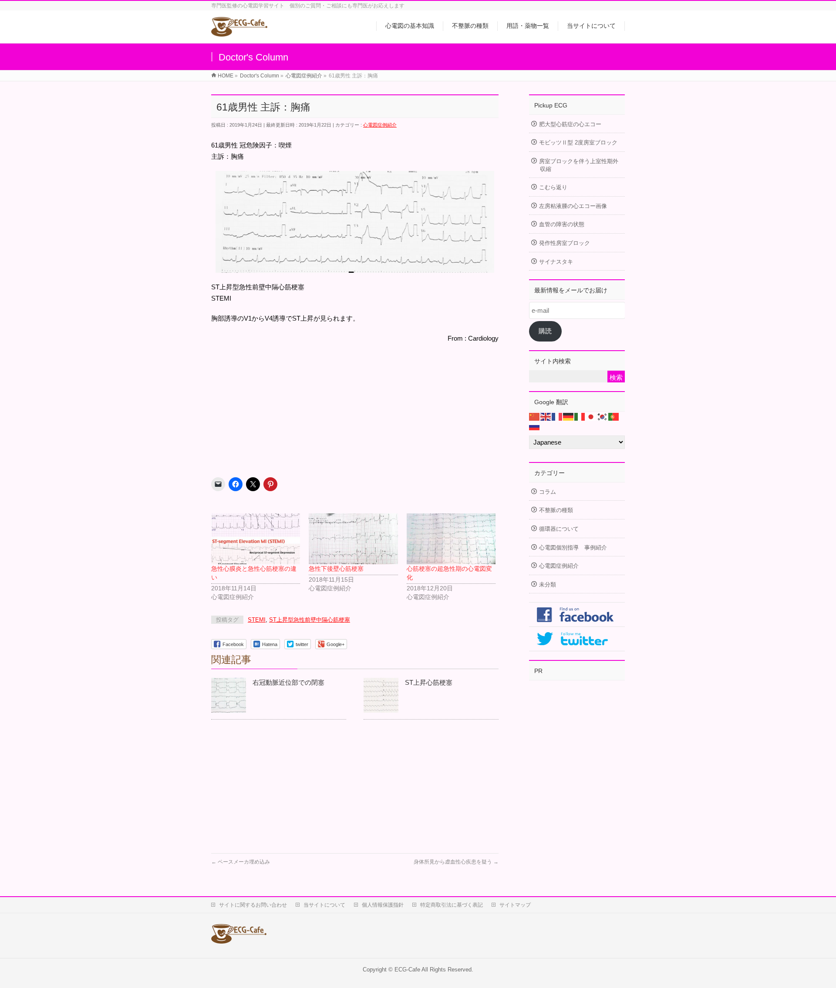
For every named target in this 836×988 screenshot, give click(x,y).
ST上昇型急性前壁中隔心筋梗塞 (309, 619)
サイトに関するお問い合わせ (253, 905)
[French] (557, 416)
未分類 (547, 584)
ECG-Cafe (407, 969)
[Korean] (602, 416)
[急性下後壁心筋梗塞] (353, 538)
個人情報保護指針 (383, 905)
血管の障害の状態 (561, 224)
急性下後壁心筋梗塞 (336, 568)
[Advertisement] (276, 406)
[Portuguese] (614, 416)
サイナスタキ (556, 261)
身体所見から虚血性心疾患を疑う (456, 862)
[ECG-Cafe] (239, 31)
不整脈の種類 (556, 510)
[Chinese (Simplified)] (534, 416)
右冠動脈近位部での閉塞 (288, 682)
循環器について (559, 529)
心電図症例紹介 (380, 124)
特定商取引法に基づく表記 (451, 905)
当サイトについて (324, 905)
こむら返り (553, 187)
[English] (546, 416)
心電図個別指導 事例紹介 (573, 547)
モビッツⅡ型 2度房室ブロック (578, 142)
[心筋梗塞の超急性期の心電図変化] (451, 538)
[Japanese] (591, 416)
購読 (545, 331)
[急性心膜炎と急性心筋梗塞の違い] (255, 538)
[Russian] (534, 425)
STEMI (257, 619)
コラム (547, 492)
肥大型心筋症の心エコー (570, 124)
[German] (568, 416)
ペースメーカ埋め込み (240, 862)
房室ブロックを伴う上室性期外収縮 (578, 165)
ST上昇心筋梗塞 (428, 682)
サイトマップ (515, 905)
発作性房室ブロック (564, 243)
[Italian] (580, 416)
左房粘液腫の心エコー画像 (573, 206)
